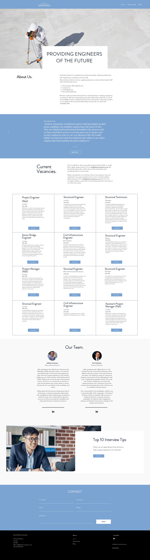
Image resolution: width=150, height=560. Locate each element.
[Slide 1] (73, 146)
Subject (78, 507)
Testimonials (76, 541)
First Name (42, 499)
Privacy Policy (115, 548)
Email (41, 507)
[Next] (141, 132)
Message (42, 515)
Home (74, 539)
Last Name (79, 499)
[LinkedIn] (53, 411)
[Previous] (8, 132)
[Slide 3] (76, 146)
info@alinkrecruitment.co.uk (99, 167)
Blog (74, 544)
